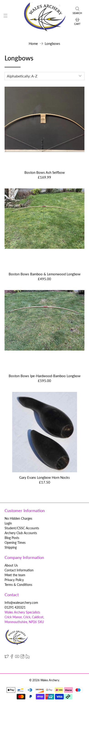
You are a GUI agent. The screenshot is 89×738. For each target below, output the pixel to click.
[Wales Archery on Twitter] (7, 657)
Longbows (52, 43)
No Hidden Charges (18, 518)
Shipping (11, 547)
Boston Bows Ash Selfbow (44, 172)
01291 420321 (15, 607)
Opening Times (15, 542)
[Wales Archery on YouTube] (17, 657)
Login (8, 523)
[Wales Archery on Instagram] (22, 657)
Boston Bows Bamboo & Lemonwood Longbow (45, 274)
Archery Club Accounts (21, 533)
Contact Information (19, 570)
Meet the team (15, 575)
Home (33, 43)
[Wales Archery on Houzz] (28, 657)
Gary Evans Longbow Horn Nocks (44, 477)
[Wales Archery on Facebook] (12, 657)
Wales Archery (49, 680)
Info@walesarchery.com (21, 602)
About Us (11, 565)
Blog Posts (12, 538)
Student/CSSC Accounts (22, 528)
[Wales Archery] (44, 16)
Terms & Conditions (18, 585)
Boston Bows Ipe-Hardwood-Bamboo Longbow (45, 376)
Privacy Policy (14, 580)
